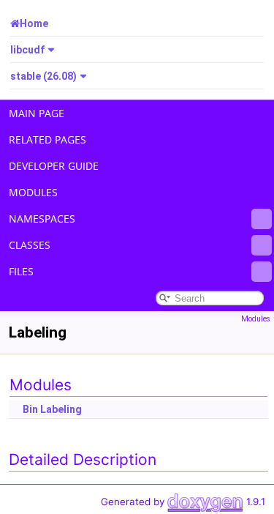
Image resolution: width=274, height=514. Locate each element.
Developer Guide (54, 166)
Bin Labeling (52, 409)
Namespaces (42, 219)
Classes (29, 245)
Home (34, 23)
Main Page (36, 113)
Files (21, 271)
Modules (33, 192)
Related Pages (47, 139)
